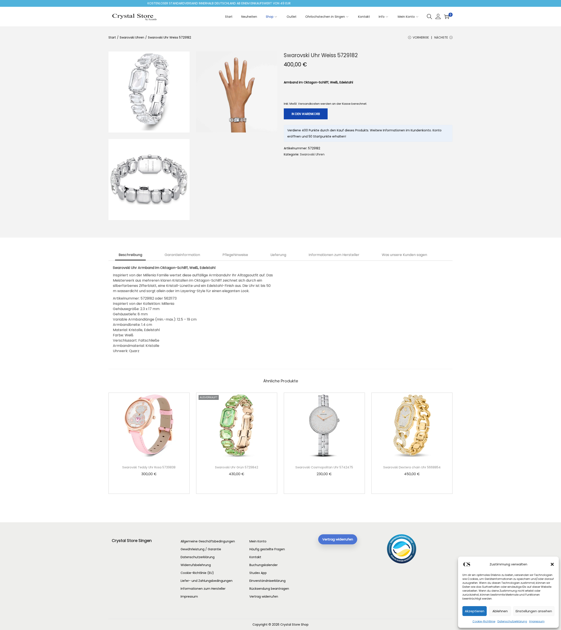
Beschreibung (130, 254)
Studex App (258, 573)
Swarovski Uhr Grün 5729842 (236, 467)
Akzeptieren (474, 611)
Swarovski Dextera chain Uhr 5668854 (412, 467)
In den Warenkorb (306, 114)
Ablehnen (500, 611)
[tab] (130, 254)
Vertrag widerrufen (263, 596)
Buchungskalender (263, 565)
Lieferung (278, 254)
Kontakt (255, 557)
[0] (446, 16)
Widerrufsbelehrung (196, 565)
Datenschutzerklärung (512, 621)
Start (112, 37)
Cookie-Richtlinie (483, 621)
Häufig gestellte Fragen (267, 549)
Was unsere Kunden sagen (404, 254)
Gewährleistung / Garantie (201, 549)
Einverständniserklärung (267, 581)
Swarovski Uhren (132, 37)
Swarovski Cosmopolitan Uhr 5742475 (324, 467)
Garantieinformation (182, 254)
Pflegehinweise (235, 254)
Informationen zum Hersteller (334, 254)
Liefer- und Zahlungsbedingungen (207, 581)
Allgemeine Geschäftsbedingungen (208, 541)
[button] (552, 564)
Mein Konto (257, 541)
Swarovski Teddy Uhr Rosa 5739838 (149, 467)
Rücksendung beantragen (269, 588)
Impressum (537, 621)
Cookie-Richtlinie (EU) (197, 573)
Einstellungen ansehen (534, 611)
